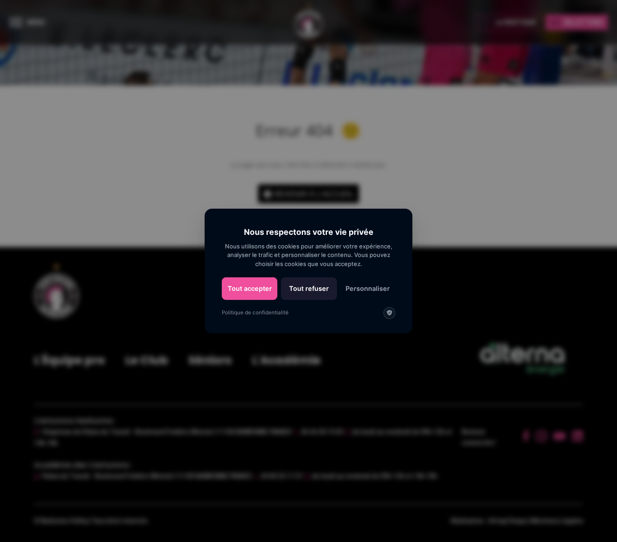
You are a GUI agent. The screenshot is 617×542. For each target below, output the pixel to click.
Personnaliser (368, 288)
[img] (389, 313)
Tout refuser (309, 288)
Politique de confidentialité (255, 312)
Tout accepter (250, 288)
